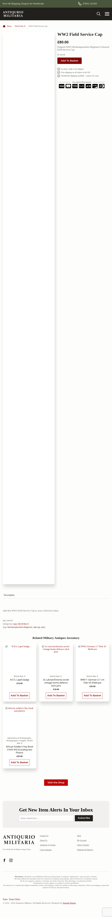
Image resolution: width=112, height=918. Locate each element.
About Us (43, 840)
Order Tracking (83, 845)
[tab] (9, 595)
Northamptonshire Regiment (20, 627)
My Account (81, 840)
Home (9, 26)
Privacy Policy (14, 899)
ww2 (43, 627)
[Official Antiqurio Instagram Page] (11, 860)
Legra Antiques (46, 850)
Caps (15, 624)
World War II (20, 26)
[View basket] (105, 3)
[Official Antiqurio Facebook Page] (4, 860)
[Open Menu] (107, 14)
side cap (36, 627)
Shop (79, 836)
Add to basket (69, 60)
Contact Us (44, 836)
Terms (5, 899)
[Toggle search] (98, 13)
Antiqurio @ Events (47, 845)
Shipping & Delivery (85, 850)
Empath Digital (69, 903)
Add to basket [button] (19, 695)
